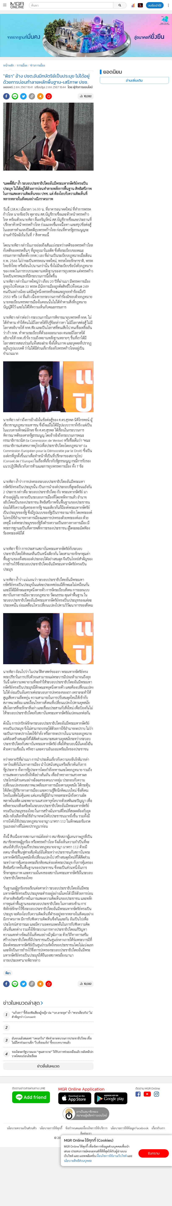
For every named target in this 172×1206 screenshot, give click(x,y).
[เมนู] (4, 5)
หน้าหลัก (8, 65)
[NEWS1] (140, 5)
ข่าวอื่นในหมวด (48, 1066)
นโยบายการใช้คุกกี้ (51, 1128)
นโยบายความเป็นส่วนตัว (21, 1128)
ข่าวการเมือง (37, 65)
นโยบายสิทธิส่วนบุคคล (78, 1160)
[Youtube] (147, 1094)
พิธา (7, 973)
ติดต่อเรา (85, 1133)
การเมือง (22, 65)
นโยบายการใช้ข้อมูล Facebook (130, 1128)
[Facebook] (138, 1094)
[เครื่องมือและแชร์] (169, 5)
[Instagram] (156, 1094)
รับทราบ (153, 1153)
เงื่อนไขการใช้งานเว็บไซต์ (111, 1156)
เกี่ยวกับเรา (158, 1128)
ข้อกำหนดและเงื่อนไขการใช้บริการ (86, 1128)
